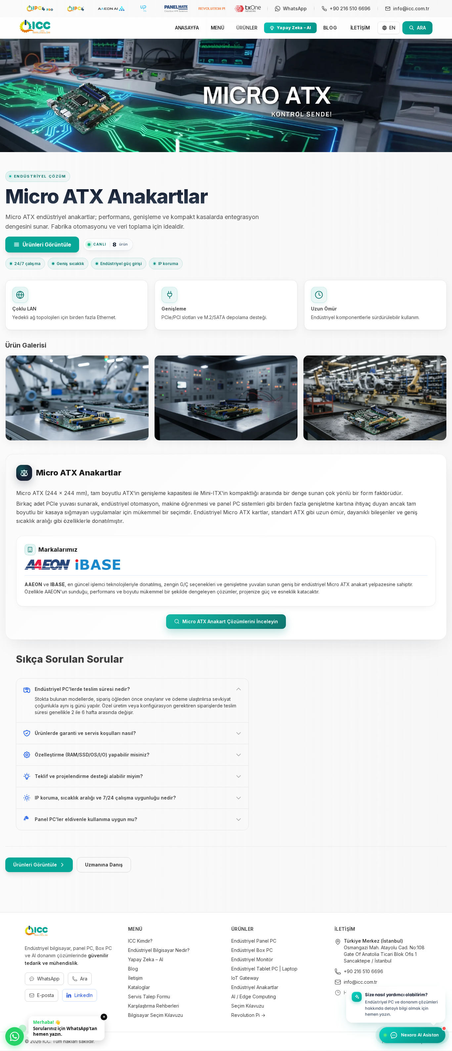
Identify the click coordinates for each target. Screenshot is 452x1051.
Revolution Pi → (248, 1015)
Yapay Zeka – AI (145, 959)
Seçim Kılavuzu (247, 1006)
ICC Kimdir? (140, 941)
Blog (133, 968)
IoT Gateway (245, 978)
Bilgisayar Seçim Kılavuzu (155, 1015)
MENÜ (217, 27)
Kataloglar (139, 987)
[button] (395, 1005)
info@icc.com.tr (360, 982)
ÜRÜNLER (246, 27)
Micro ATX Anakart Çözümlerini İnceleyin (230, 621)
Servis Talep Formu (149, 996)
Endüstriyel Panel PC (253, 941)
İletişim (135, 978)
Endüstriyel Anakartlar (254, 987)
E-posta (45, 995)
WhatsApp (48, 978)
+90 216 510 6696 (363, 971)
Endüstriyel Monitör (252, 959)
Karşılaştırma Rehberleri (153, 1006)
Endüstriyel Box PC (252, 950)
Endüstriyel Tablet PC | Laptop (264, 968)
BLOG (330, 27)
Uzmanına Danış (104, 864)
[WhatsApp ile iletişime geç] (14, 1036)
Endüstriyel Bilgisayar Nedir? (159, 950)
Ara (83, 978)
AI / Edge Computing (253, 996)
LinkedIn (83, 995)
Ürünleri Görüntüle (47, 244)
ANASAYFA (187, 27)
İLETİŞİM (360, 27)
